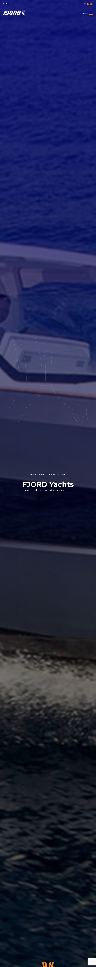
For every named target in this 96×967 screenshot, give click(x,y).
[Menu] (87, 13)
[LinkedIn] (88, 4)
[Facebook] (84, 4)
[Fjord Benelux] (15, 13)
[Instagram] (91, 4)
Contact (6, 4)
